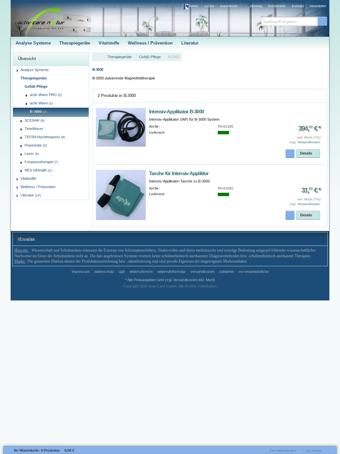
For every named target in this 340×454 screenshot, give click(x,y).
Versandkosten (309, 142)
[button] (322, 21)
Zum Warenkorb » (283, 450)
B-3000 (174, 57)
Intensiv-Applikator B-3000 (176, 111)
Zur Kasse (314, 450)
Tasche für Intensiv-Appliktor (179, 173)
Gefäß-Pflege (150, 57)
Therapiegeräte (119, 57)
